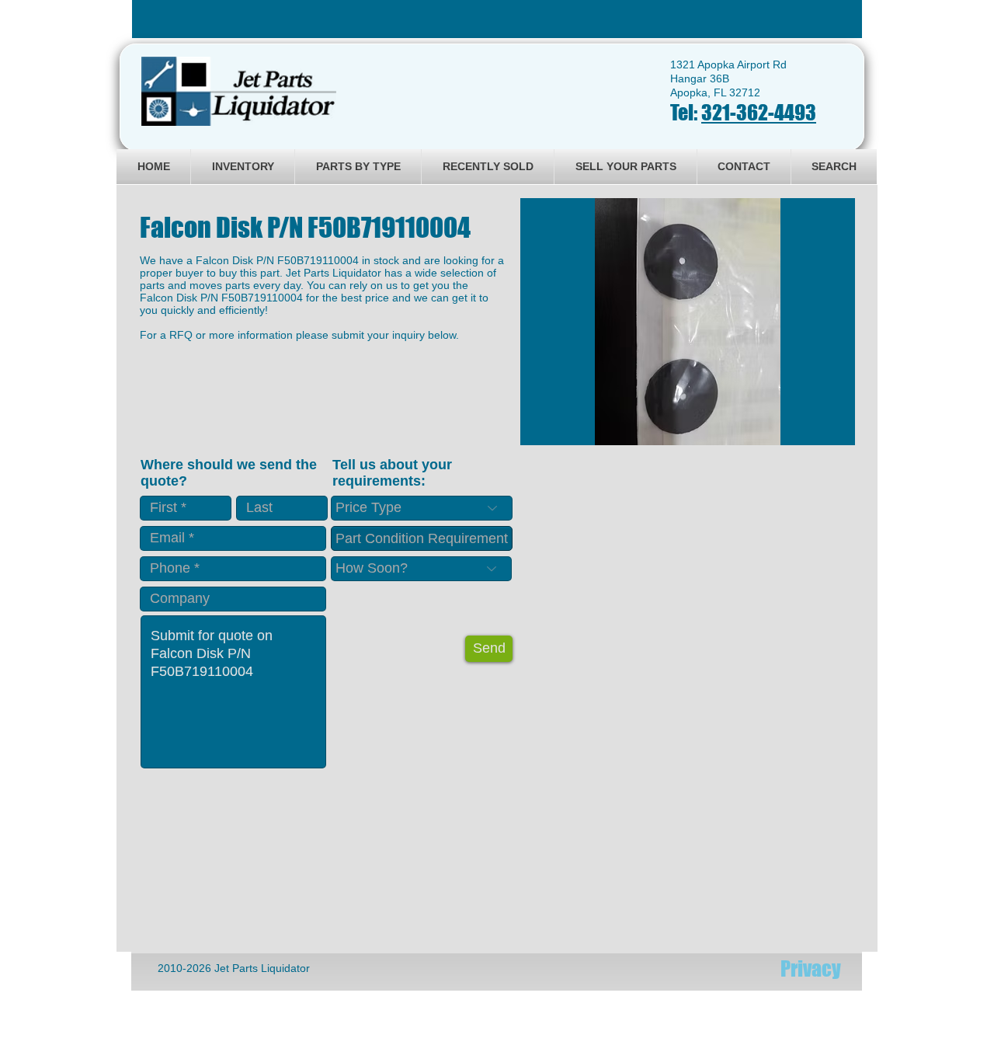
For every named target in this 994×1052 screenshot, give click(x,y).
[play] (822, 431)
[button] (687, 321)
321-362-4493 (758, 112)
